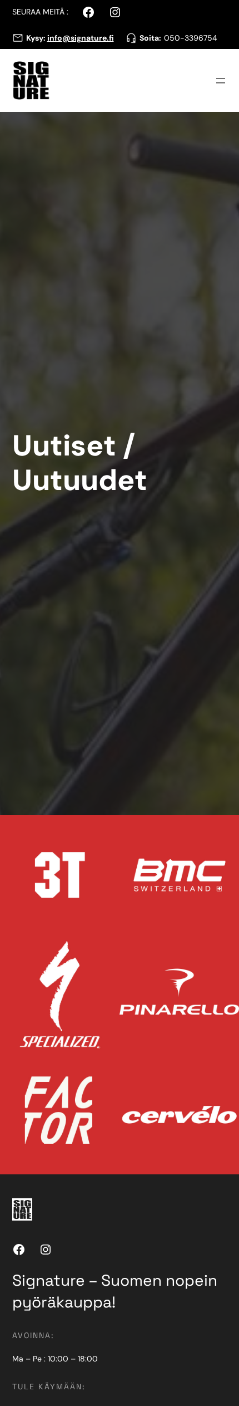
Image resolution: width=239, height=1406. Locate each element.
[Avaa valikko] (220, 80)
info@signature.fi (80, 38)
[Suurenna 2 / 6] (224, 829)
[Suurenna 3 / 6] (105, 949)
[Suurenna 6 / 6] (224, 1069)
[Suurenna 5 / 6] (105, 1069)
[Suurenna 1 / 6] (105, 829)
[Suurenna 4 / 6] (224, 949)
